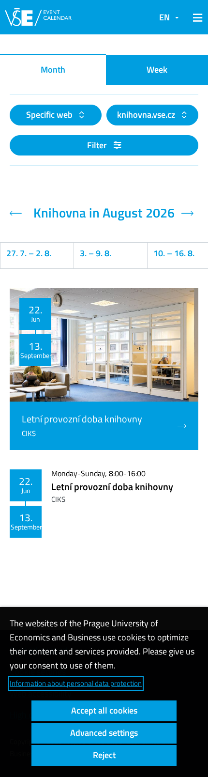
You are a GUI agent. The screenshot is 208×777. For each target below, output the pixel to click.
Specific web (50, 114)
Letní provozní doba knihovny (112, 486)
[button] (196, 17)
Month (53, 69)
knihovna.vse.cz (147, 114)
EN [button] (164, 17)
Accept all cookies (104, 710)
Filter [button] (98, 145)
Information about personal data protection (76, 683)
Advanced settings (104, 732)
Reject (104, 754)
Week (157, 69)
